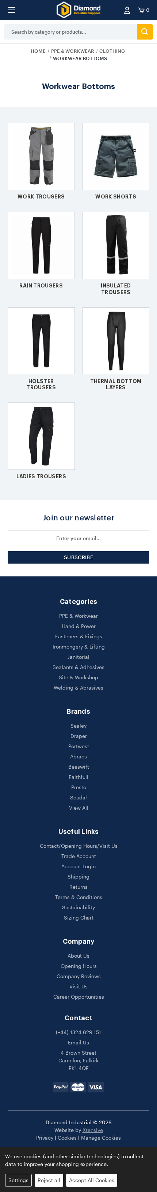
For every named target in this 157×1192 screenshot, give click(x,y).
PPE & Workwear (78, 616)
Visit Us (78, 986)
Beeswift (78, 767)
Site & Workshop (78, 677)
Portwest (78, 746)
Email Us (78, 1042)
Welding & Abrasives (78, 687)
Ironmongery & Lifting (79, 646)
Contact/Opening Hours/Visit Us (79, 846)
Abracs (78, 756)
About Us (78, 956)
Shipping (78, 876)
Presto (78, 787)
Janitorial (78, 657)
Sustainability (78, 907)
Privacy (44, 1138)
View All (78, 808)
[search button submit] (145, 32)
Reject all (49, 1180)
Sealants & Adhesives (78, 667)
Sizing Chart (78, 917)
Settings (18, 1180)
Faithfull (78, 777)
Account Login (78, 866)
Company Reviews (79, 976)
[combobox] (70, 32)
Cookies (67, 1138)
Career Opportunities (78, 997)
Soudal (78, 797)
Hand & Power (79, 626)
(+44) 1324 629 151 (78, 1032)
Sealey (78, 726)
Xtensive (93, 1130)
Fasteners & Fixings (78, 636)
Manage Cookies (101, 1138)
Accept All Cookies (91, 1180)
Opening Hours (79, 966)
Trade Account (78, 856)
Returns (78, 887)
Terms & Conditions (78, 897)
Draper (78, 736)
